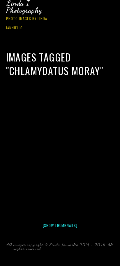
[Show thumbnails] (60, 225)
